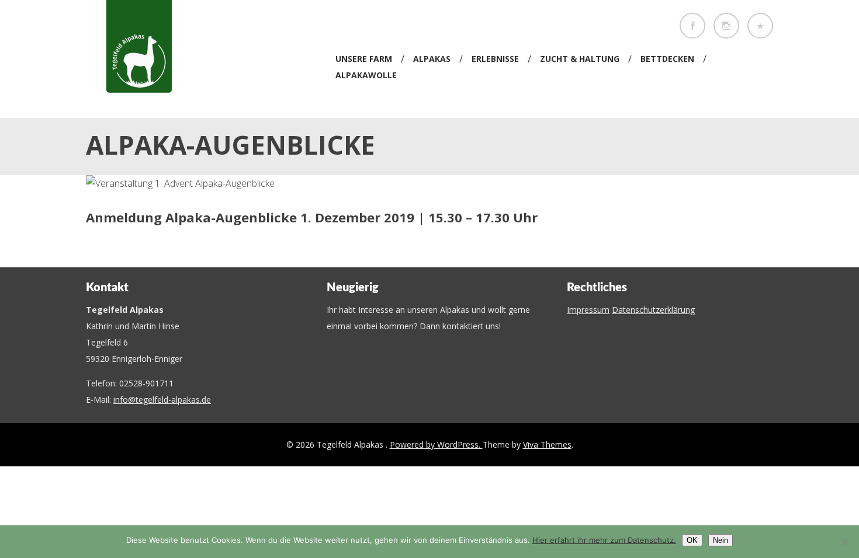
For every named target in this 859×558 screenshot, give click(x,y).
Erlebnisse (495, 58)
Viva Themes (547, 444)
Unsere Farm (363, 58)
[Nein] (844, 541)
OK (692, 540)
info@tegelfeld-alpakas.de (162, 399)
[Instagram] (726, 26)
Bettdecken (667, 58)
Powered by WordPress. (436, 444)
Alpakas (432, 58)
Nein (720, 540)
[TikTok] (760, 26)
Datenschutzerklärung (653, 309)
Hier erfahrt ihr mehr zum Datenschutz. (604, 540)
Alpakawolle (366, 75)
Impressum (588, 309)
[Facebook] (692, 26)
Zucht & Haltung (579, 58)
